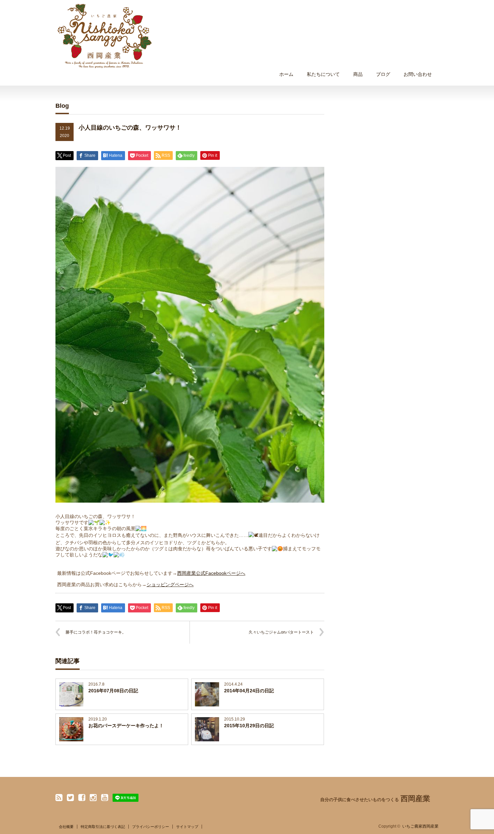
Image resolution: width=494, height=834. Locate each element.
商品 (358, 74)
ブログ (383, 74)
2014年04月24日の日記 (249, 690)
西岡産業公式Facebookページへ (211, 573)
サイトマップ (187, 827)
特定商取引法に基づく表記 (103, 827)
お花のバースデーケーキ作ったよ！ (126, 725)
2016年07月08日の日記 (113, 690)
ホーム (286, 74)
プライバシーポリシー (150, 827)
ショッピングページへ (170, 584)
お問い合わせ (418, 74)
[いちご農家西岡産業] (104, 36)
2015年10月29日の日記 (249, 725)
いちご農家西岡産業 (420, 826)
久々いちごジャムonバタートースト (281, 632)
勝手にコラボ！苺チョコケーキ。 (96, 632)
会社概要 (66, 827)
